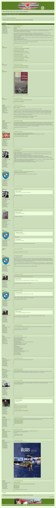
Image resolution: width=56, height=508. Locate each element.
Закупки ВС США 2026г (17, 482)
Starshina (3, 25)
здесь (25, 441)
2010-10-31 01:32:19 (20, 98)
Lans (3, 188)
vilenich (3, 274)
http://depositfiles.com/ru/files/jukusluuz (19, 101)
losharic (3, 397)
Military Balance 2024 (16, 486)
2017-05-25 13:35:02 (20, 380)
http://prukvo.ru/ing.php (30, 359)
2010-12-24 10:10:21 (20, 131)
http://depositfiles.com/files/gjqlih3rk (18, 54)
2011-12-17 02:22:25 (20, 230)
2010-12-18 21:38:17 (20, 120)
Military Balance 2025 (16, 485)
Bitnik (3, 230)
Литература (25, 19)
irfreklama (4, 480)
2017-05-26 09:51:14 (20, 397)
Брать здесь (15, 432)
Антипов (3, 380)
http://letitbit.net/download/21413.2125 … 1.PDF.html (21, 51)
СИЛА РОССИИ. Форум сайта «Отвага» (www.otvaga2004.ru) (12, 19)
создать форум (51, 496)
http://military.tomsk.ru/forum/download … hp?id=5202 (21, 67)
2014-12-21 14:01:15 (20, 335)
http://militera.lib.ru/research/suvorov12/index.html (20, 172)
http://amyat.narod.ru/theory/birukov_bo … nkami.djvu (21, 94)
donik (3, 335)
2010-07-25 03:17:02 (20, 46)
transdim (3, 120)
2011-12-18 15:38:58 (20, 248)
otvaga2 (3, 131)
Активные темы (4, 15)
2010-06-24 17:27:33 (20, 25)
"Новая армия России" (17, 150)
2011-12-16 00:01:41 (20, 188)
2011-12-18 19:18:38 (20, 255)
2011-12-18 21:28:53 (20, 290)
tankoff (3, 429)
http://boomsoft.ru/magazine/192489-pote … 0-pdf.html (21, 122)
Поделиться (15, 25)
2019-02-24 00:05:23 (20, 429)
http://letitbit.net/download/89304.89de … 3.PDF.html (21, 60)
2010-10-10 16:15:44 (20, 70)
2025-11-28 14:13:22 (20, 480)
